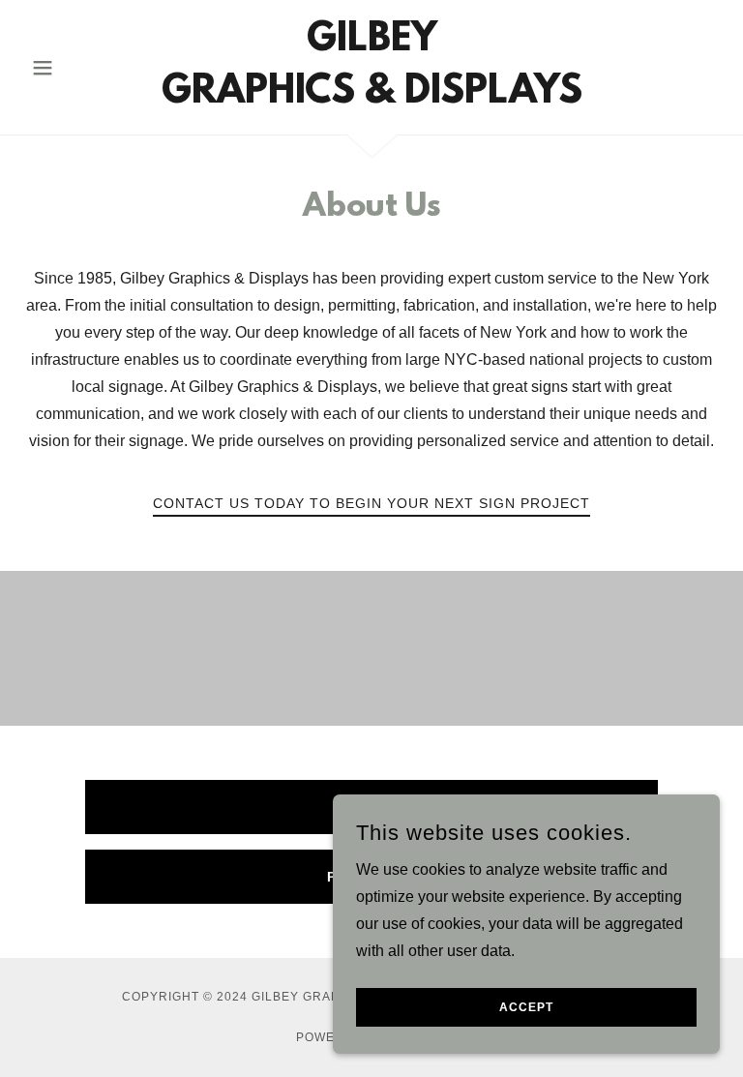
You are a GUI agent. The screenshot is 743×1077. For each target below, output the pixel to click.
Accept (526, 1007)
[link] (371, 97)
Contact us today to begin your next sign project (371, 503)
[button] (75, 67)
